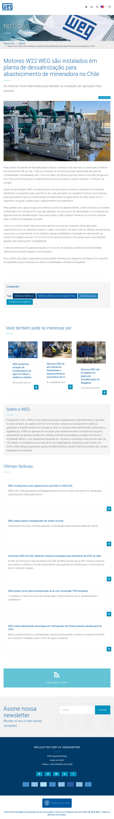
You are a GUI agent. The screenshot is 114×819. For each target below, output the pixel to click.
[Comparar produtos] (92, 6)
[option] (23, 365)
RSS (85, 812)
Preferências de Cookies (59, 803)
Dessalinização (88, 295)
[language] (103, 6)
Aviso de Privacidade (14, 812)
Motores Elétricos (24, 295)
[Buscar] (97, 6)
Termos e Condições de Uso (68, 812)
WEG (6, 6)
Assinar (102, 710)
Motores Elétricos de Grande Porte (57, 295)
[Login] (86, 6)
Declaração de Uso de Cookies (39, 812)
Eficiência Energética (20, 301)
